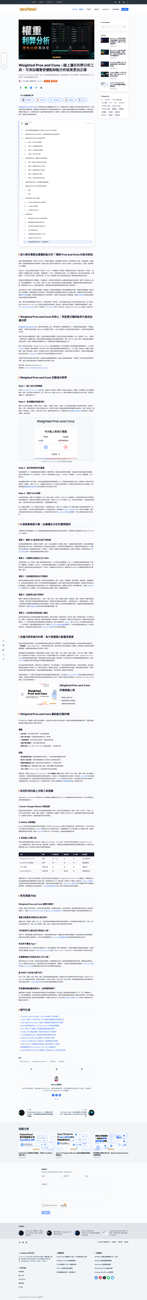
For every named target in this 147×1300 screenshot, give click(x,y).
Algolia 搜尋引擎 (36, 982)
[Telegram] (36, 88)
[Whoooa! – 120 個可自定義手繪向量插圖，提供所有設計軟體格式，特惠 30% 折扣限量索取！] (105, 40)
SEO (110, 102)
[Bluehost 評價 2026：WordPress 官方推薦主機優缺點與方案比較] (77, 1233)
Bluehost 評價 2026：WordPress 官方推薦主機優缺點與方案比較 (91, 1233)
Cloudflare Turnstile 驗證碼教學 (66, 1260)
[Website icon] (56, 1095)
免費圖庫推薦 (67, 781)
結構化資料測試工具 (76, 411)
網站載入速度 (34, 606)
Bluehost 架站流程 (49, 627)
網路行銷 (117, 112)
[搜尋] (127, 2)
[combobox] (112, 27)
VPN (115, 102)
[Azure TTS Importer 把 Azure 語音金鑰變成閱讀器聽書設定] (105, 84)
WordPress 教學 (106, 109)
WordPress (50, 2)
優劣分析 (53, 1061)
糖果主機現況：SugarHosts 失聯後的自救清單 (62, 1233)
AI (102, 99)
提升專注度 (80, 295)
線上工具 (20, 2)
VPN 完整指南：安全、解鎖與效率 (66, 1264)
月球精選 (104, 112)
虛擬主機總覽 (59, 2)
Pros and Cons (24, 1061)
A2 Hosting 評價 (28, 966)
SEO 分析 (21, 660)
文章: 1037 (56, 1099)
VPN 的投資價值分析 (49, 886)
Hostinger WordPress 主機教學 (104, 1272)
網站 (86, 1176)
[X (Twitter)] (119, 2)
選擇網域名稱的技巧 (31, 486)
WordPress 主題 (106, 106)
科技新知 (34, 2)
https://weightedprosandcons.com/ (36, 368)
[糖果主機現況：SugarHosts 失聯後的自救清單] (49, 1233)
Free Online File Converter (37, 911)
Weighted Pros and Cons (27, 107)
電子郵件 (66, 1176)
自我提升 (110, 115)
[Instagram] (124, 2)
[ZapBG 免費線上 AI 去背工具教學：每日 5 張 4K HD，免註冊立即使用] (105, 74)
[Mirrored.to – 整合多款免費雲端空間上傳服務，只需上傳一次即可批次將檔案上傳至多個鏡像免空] (105, 52)
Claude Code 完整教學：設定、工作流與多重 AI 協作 (72, 1257)
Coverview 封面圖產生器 (59, 937)
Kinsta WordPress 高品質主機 (103, 1268)
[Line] (26, 88)
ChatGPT (21, 348)
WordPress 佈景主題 (69, 509)
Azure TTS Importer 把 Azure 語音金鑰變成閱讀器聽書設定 (117, 84)
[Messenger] (31, 88)
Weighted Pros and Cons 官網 (31, 390)
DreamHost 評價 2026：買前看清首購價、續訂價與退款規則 (118, 64)
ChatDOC (40, 831)
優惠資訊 (114, 109)
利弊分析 (61, 1061)
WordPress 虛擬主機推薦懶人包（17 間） (107, 1257)
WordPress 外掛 (116, 106)
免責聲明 (114, 1242)
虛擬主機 (41, 2)
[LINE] (108, 1277)
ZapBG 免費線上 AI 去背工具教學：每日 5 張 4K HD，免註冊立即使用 (118, 74)
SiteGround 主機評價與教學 (103, 1264)
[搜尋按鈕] (124, 27)
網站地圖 (120, 1242)
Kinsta (59, 778)
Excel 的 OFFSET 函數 (73, 675)
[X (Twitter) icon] (60, 1095)
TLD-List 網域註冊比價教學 (65, 1268)
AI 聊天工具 (68, 997)
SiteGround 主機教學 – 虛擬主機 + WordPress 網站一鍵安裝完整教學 (34, 1233)
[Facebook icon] (53, 1095)
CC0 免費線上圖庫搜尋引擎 (103, 1242)
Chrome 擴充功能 (116, 99)
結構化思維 (23, 295)
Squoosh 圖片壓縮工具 (55, 911)
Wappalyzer (33, 353)
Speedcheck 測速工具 (70, 883)
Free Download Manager (26, 307)
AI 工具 (21, 1287)
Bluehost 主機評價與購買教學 (103, 1260)
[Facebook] (115, 2)
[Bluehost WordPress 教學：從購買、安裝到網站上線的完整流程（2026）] (105, 1233)
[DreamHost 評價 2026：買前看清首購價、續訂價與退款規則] (105, 64)
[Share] (41, 88)
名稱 (43, 1176)
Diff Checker (50, 307)
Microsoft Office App (43, 950)
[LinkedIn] (81, 1069)
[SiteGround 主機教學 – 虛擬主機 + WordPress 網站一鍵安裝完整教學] (21, 1233)
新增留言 (45, 1184)
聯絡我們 (125, 9)
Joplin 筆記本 (84, 776)
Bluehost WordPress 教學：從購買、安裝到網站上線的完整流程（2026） (119, 1233)
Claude (76, 997)
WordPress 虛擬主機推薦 (58, 624)
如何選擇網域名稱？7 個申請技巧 (66, 1272)
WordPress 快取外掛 (63, 512)
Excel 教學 (104, 102)
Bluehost (67, 622)
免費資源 (26, 2)
